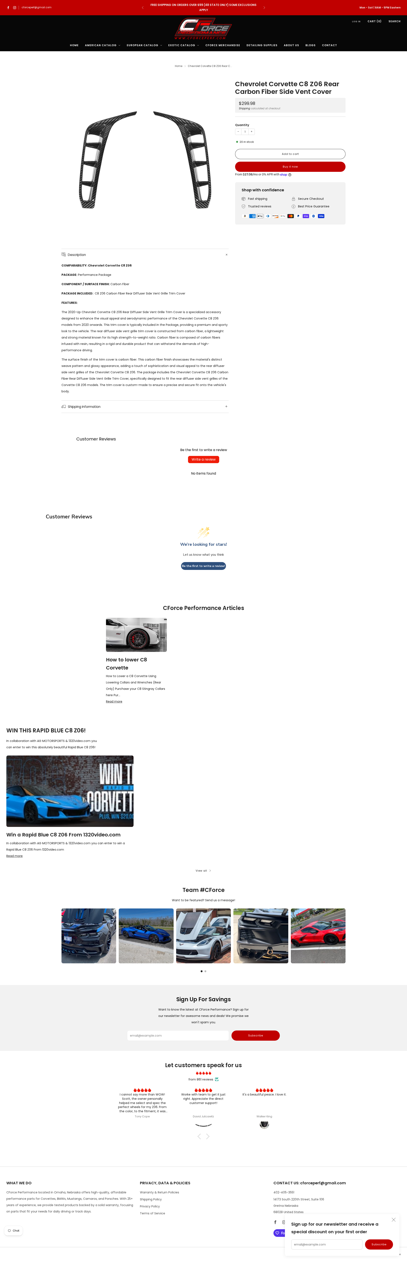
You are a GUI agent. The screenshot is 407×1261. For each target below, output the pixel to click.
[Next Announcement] (264, 7)
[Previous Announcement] (142, 7)
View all (201, 870)
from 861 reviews (200, 1079)
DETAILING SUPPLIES (262, 45)
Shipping (244, 108)
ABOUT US (291, 45)
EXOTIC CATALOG (181, 45)
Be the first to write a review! (203, 566)
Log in (356, 21)
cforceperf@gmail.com (37, 7)
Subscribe (379, 1244)
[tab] (202, 971)
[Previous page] (61, 936)
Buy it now (290, 166)
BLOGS (310, 45)
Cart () (375, 21)
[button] (200, 1136)
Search (395, 21)
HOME (74, 45)
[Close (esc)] (393, 1219)
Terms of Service (152, 1213)
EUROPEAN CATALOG (142, 45)
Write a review (204, 459)
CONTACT (329, 45)
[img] (203, 1073)
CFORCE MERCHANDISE (222, 45)
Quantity (242, 125)
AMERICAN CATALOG (101, 45)
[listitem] (203, 7)
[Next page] (345, 936)
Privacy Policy (150, 1206)
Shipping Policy (151, 1199)
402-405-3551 (283, 1192)
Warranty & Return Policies (159, 1192)
